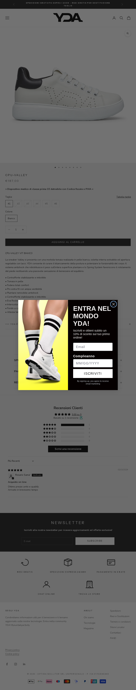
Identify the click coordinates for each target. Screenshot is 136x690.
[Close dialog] (113, 304)
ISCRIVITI (93, 373)
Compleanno (84, 356)
